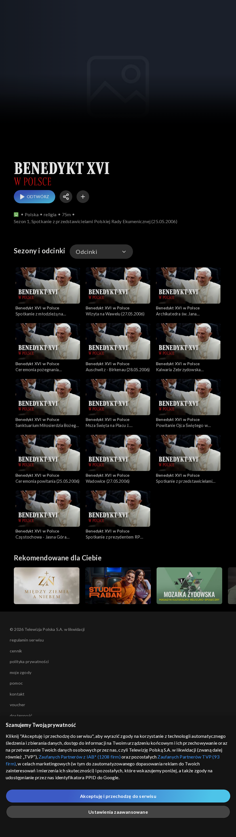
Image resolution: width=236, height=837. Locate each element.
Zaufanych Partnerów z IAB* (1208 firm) (80, 756)
